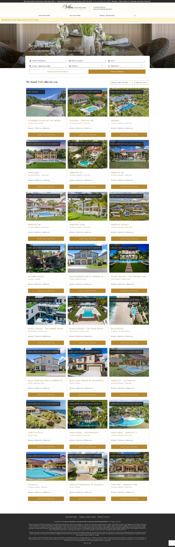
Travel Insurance (107, 15)
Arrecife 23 (76, 172)
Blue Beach (117, 328)
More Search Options (57, 72)
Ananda (115, 120)
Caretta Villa (35, 432)
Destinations (44, 15)
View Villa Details (46, 135)
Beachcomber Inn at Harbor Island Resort (93, 276)
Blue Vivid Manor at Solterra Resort (90, 380)
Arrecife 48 (34, 224)
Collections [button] (75, 15)
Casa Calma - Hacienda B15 (84, 432)
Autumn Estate (36, 276)
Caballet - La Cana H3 (123, 380)
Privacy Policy (104, 517)
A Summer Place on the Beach (44, 120)
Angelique (33, 172)
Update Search (117, 72)
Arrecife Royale (120, 224)
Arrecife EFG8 (77, 224)
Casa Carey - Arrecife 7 (124, 432)
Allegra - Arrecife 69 (81, 120)
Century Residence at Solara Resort (90, 484)
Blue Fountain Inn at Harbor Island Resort (52, 380)
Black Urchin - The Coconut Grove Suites (134, 276)
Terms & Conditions (87, 517)
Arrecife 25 (117, 172)
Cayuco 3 (33, 484)
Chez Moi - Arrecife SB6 (124, 484)
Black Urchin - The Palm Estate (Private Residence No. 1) (101, 328)
